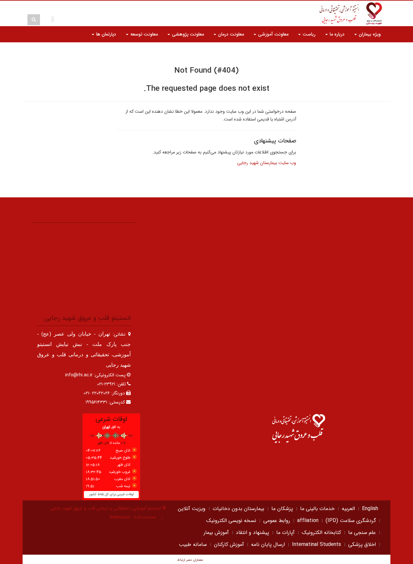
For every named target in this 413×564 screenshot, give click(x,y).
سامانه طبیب (193, 544)
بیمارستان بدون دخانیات (238, 509)
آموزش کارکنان (229, 544)
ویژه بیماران (369, 34)
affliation (307, 521)
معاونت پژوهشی (187, 34)
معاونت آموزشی (272, 34)
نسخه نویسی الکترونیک (231, 521)
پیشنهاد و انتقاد (252, 532)
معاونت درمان (230, 34)
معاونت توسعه (143, 34)
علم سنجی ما (362, 532)
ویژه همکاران (368, 50)
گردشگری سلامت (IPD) (351, 521)
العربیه (348, 509)
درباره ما (336, 34)
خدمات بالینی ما (317, 509)
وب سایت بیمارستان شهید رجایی (266, 162)
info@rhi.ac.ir (79, 375)
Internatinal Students (316, 544)
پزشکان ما (282, 509)
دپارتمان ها (105, 34)
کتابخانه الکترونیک (321, 532)
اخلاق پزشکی (362, 544)
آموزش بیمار (216, 532)
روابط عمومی (276, 521)
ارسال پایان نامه (268, 544)
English (370, 509)
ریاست (308, 34)
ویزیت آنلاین (192, 509)
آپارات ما (285, 532)
